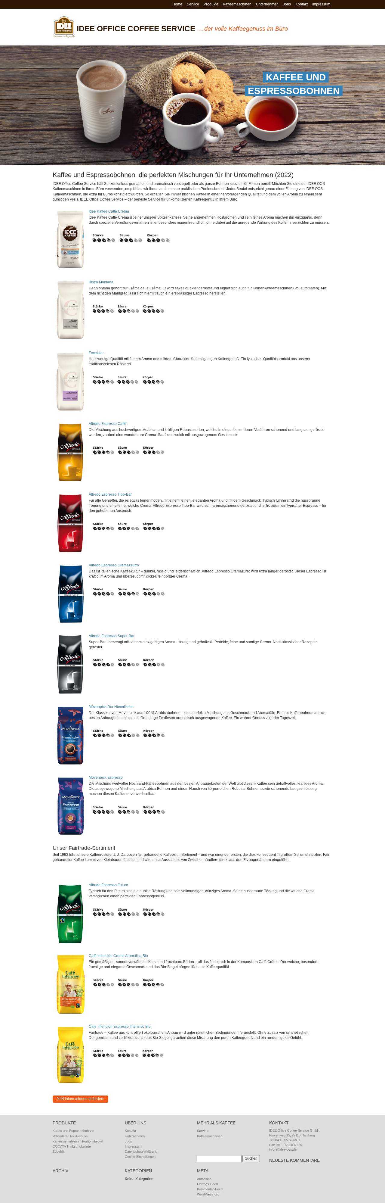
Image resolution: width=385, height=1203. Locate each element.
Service (193, 4)
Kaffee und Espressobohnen (73, 1131)
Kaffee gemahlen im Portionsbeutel (78, 1141)
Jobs (287, 4)
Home (177, 4)
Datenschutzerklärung (141, 1151)
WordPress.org (208, 1194)
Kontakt (301, 4)
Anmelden (204, 1179)
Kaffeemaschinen (237, 4)
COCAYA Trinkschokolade (72, 1146)
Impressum (321, 4)
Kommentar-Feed (210, 1189)
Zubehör (59, 1151)
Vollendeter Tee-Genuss (70, 1136)
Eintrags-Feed (207, 1184)
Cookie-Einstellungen (140, 1156)
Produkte (211, 4)
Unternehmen (267, 4)
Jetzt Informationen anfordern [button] (80, 1099)
